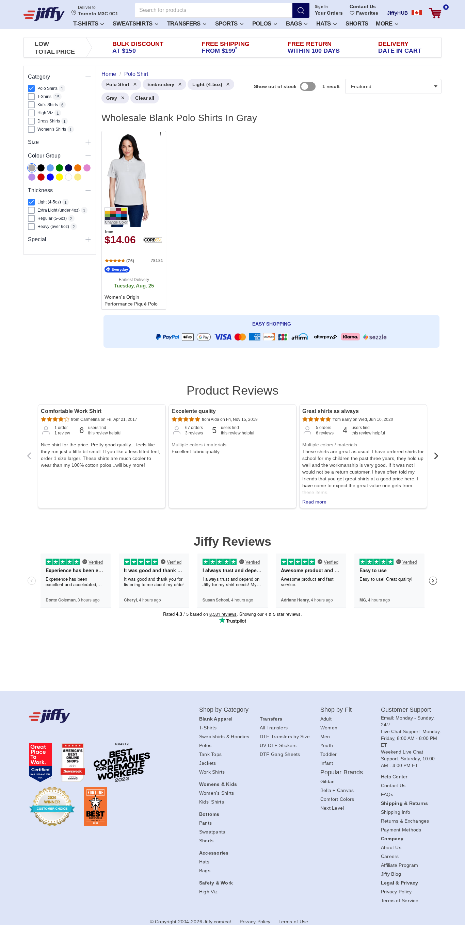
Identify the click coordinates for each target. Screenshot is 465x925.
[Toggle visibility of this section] (88, 76)
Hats (324, 23)
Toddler (328, 754)
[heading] (269, 220)
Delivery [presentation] (399, 47)
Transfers (184, 23)
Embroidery (160, 84)
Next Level (332, 808)
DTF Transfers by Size (285, 736)
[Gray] (32, 168)
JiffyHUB (397, 13)
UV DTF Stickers (278, 745)
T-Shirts (86, 23)
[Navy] (69, 168)
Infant (326, 763)
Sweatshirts (133, 23)
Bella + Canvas (337, 790)
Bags (295, 23)
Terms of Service (399, 900)
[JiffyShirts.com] (44, 14)
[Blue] (50, 168)
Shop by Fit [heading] (336, 709)
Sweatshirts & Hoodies (224, 736)
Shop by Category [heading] (224, 709)
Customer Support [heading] (406, 709)
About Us (391, 847)
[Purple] (32, 177)
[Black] (41, 168)
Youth (326, 745)
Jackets (207, 763)
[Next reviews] (436, 458)
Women (328, 727)
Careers (390, 856)
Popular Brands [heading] (341, 772)
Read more (314, 502)
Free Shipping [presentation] (225, 47)
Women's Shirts (216, 793)
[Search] (300, 10)
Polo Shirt (117, 84)
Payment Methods (401, 829)
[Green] (59, 168)
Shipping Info (395, 812)
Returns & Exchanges (405, 821)
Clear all (144, 98)
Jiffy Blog (391, 874)
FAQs (387, 794)
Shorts (357, 23)
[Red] (41, 177)
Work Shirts (212, 772)
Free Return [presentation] (314, 47)
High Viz (208, 891)
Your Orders (329, 13)
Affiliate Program (399, 865)
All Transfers (274, 727)
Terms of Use (293, 921)
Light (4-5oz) (207, 84)
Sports (227, 23)
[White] (69, 177)
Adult (326, 719)
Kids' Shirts (211, 802)
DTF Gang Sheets (280, 754)
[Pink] (87, 168)
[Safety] (59, 177)
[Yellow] (78, 177)
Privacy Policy (396, 891)
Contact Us (363, 6)
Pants (205, 823)
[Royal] (50, 177)
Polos (262, 23)
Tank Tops (210, 754)
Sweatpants (212, 832)
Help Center (394, 776)
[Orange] (78, 168)
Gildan (327, 781)
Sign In (321, 6)
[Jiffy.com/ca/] (99, 716)
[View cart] (435, 13)
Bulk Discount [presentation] (137, 47)
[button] (88, 23)
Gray (111, 98)
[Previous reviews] (28, 458)
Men (325, 736)
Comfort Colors (337, 799)
